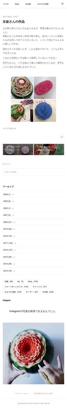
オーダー (32, 291)
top (20, 281)
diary (17, 3)
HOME (6, 3)
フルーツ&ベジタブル (16, 286)
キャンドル (40, 286)
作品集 (28, 3)
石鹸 (9, 281)
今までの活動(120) (9, 128)
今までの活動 (42, 3)
